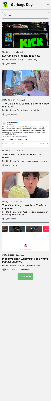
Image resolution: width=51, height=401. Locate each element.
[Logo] (5, 4)
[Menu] (48, 5)
